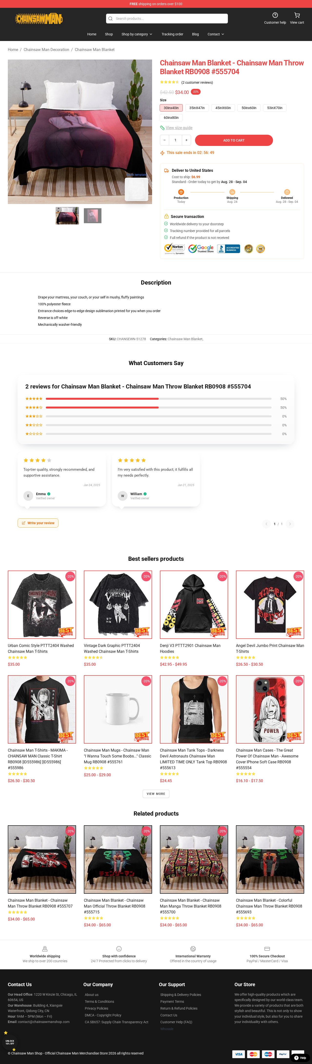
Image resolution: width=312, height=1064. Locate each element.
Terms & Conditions (99, 1001)
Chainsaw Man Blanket (95, 49)
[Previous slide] (15, 132)
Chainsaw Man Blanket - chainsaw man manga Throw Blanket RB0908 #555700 (190, 906)
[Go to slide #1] (67, 216)
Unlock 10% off (10, 1042)
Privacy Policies (96, 1008)
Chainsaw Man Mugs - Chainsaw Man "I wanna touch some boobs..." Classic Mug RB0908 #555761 (117, 756)
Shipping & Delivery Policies (180, 995)
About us (91, 995)
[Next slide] (144, 132)
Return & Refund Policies (178, 1008)
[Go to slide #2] (92, 216)
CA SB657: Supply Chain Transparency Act (116, 1022)
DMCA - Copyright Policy (103, 1015)
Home (13, 49)
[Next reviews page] (290, 524)
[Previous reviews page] (266, 524)
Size (163, 100)
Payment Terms (172, 1001)
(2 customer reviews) (197, 82)
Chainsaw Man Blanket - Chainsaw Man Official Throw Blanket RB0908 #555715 (114, 906)
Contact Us (168, 1015)
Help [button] (303, 1058)
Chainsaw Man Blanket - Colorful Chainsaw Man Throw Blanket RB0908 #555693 (269, 906)
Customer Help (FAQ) (176, 1022)
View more (156, 794)
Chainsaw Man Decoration (46, 49)
